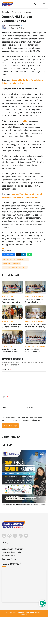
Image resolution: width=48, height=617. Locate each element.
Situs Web (30, 407)
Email (5, 407)
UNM (25, 121)
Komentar (6, 369)
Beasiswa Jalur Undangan (12, 549)
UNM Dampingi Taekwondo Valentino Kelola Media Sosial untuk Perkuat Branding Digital (12, 300)
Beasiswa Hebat (8, 555)
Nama (5, 397)
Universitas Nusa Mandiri (26, 613)
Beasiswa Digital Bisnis (11, 552)
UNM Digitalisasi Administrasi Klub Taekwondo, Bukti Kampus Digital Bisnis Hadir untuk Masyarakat (35, 350)
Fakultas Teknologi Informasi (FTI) (15, 259)
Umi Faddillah (14, 25)
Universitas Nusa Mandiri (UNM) (14, 267)
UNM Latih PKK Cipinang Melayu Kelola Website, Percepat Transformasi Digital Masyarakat (35, 325)
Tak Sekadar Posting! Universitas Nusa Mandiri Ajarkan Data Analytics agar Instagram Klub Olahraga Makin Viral (35, 300)
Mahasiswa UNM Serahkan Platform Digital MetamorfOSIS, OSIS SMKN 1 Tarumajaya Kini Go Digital (11, 350)
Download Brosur (9, 559)
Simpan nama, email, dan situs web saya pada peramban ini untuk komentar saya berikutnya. (22, 419)
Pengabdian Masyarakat (11, 263)
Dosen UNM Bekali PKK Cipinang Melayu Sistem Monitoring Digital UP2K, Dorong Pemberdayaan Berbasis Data (12, 325)
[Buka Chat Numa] (42, 603)
